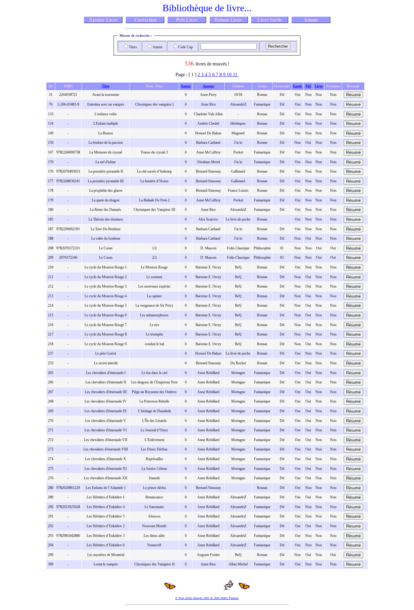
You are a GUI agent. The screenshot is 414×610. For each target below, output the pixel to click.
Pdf (308, 86)
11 (236, 74)
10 (230, 74)
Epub (297, 86)
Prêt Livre (186, 19)
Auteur (208, 86)
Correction (145, 19)
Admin (310, 19)
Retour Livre (229, 19)
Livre (319, 86)
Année (186, 86)
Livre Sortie (269, 19)
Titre (105, 86)
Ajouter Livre (103, 19)
